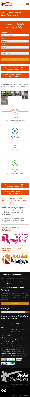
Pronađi (15, 59)
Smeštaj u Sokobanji (12, 329)
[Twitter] (5, 390)
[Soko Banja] (4, 360)
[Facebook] (2, 390)
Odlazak (3, 44)
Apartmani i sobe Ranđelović (15, 13)
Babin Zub (3, 337)
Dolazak (3, 38)
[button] (15, 35)
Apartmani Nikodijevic (11, 331)
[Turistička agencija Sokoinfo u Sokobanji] (4, 364)
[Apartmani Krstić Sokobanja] (12, 360)
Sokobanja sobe (12, 339)
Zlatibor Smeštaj (5, 343)
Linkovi (16, 395)
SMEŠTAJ (9, 283)
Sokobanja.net (4, 327)
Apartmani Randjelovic (12, 333)
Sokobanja (4, 13)
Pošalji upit (15, 303)
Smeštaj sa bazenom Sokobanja (8, 353)
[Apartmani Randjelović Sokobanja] (15, 238)
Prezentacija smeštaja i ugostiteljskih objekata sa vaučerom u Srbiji (15, 69)
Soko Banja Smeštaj (11, 355)
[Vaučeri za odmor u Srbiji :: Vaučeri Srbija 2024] (7, 4)
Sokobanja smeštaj (11, 351)
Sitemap (11, 395)
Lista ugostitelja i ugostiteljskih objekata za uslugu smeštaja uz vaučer (15, 75)
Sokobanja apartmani (12, 335)
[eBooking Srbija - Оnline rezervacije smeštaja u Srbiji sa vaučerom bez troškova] (12, 364)
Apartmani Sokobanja (11, 341)
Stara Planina (21, 337)
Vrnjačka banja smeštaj (10, 349)
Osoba (3, 50)
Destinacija (4, 32)
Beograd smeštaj (19, 345)
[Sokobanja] (19, 360)
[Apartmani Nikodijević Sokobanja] (15, 259)
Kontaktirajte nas (24, 395)
